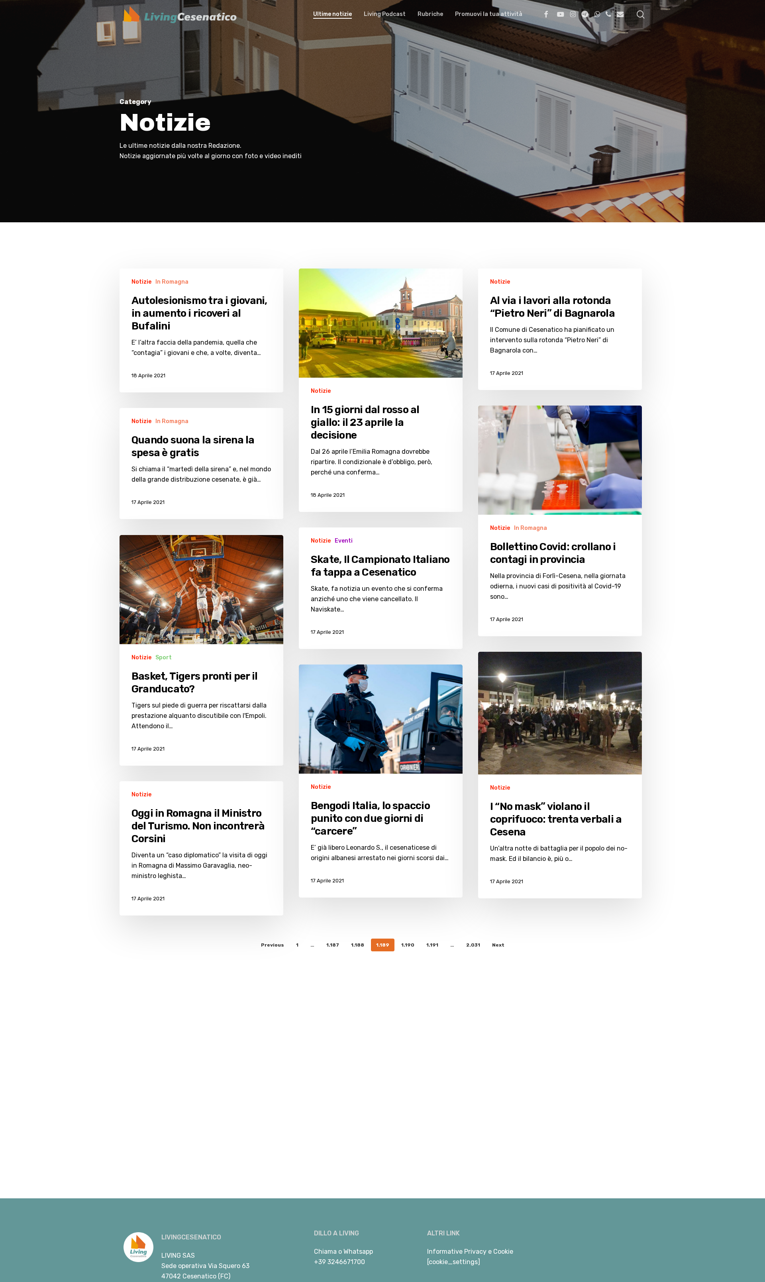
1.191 (432, 945)
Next (498, 945)
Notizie (141, 281)
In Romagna (171, 281)
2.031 (473, 945)
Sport (163, 657)
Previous (272, 945)
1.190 (407, 945)
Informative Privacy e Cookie (470, 1251)
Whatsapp (358, 1251)
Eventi (344, 540)
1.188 (357, 945)
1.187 (332, 945)
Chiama (325, 1251)
